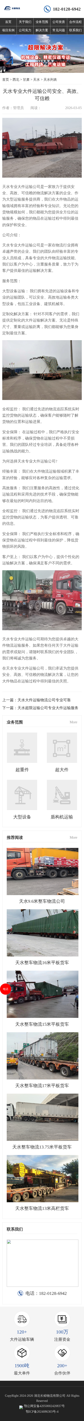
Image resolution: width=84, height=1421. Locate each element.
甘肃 (26, 79)
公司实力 (25, 30)
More (73, 722)
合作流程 (75, 22)
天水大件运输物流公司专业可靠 (44, 700)
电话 (5, 989)
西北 (16, 79)
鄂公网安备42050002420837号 (44, 1406)
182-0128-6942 (67, 9)
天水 (36, 79)
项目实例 (8, 30)
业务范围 (42, 22)
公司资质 (58, 22)
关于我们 (25, 22)
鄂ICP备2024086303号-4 (42, 1411)
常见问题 (58, 30)
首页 (8, 22)
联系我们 (75, 30)
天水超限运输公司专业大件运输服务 (47, 708)
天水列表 (50, 79)
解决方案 (42, 30)
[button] (34, 65)
